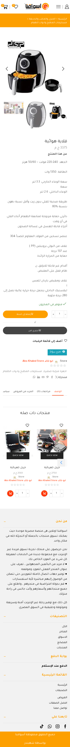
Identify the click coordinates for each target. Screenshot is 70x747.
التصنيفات (61, 690)
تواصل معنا (60, 708)
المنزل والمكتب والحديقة (42, 19)
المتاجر (63, 631)
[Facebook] (65, 726)
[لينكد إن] (38, 378)
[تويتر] (56, 378)
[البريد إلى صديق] (43, 378)
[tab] (58, 391)
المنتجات (62, 647)
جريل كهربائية (52, 467)
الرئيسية (62, 19)
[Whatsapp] (50, 726)
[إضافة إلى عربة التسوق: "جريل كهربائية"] (44, 493)
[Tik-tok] (42, 726)
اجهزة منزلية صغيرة (55, 371)
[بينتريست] (47, 378)
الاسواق (62, 637)
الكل (64, 626)
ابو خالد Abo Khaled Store (38, 361)
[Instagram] (58, 726)
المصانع (62, 642)
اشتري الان (33, 331)
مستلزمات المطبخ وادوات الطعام (49, 23)
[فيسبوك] (52, 378)
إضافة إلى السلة (24, 314)
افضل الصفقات (58, 703)
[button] (63, 69)
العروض (62, 697)
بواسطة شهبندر (35, 743)
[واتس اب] (34, 378)
